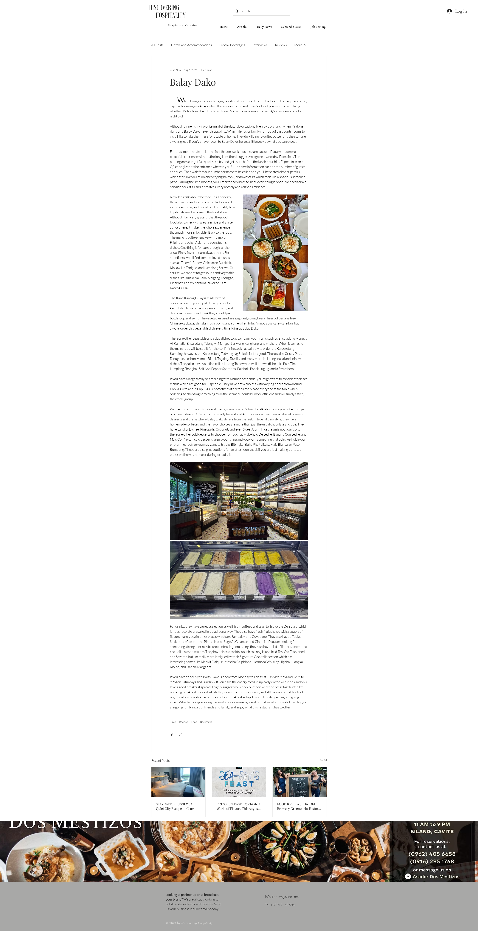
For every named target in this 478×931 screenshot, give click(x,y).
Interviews (260, 45)
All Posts (157, 45)
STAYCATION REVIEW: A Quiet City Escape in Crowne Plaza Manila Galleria (177, 806)
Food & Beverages (232, 45)
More (298, 45)
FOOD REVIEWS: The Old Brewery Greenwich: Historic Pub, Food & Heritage (299, 806)
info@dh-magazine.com (282, 897)
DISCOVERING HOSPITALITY (167, 11)
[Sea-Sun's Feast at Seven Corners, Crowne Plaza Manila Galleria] (239, 782)
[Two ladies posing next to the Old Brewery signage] (300, 782)
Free (173, 721)
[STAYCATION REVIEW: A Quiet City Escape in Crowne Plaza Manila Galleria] (178, 782)
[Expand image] (239, 501)
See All (323, 760)
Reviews (281, 45)
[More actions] (306, 70)
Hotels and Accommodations (191, 45)
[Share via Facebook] (171, 735)
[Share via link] (181, 735)
